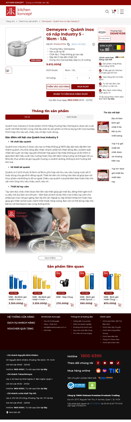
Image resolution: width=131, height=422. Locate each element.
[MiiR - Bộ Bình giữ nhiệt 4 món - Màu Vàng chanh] (41, 281)
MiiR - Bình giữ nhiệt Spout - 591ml (87, 299)
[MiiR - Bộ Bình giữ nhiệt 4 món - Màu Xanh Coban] (18, 281)
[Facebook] (98, 363)
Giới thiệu (47, 330)
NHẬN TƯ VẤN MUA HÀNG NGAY (70, 94)
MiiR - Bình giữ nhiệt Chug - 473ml (111, 299)
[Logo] (19, 11)
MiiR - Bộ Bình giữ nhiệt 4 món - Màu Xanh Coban (18, 299)
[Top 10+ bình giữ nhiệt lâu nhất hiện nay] (103, 175)
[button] (119, 289)
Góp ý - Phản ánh (50, 324)
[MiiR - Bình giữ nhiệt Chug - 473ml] (113, 281)
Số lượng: (51, 78)
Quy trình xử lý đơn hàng (82, 330)
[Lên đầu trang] (126, 417)
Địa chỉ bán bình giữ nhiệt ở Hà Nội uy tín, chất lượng (117, 127)
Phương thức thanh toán (82, 327)
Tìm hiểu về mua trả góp (82, 333)
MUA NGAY (83, 86)
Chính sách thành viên (111, 342)
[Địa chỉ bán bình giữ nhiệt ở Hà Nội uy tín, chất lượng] (103, 127)
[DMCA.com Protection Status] (93, 386)
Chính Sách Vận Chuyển (112, 327)
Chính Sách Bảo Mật (110, 336)
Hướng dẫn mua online (81, 321)
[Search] (107, 11)
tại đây (111, 99)
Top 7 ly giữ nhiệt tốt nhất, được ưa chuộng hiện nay (117, 152)
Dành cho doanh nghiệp (82, 324)
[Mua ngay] (25, 304)
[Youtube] (111, 363)
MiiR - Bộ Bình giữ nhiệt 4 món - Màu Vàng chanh (41, 299)
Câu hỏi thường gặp (51, 321)
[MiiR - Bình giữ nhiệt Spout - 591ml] (89, 281)
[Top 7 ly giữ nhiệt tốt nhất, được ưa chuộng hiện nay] (103, 152)
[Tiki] (114, 370)
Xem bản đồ (14, 412)
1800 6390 (73, 100)
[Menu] (121, 11)
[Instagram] (105, 363)
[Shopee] (98, 370)
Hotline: (15, 369)
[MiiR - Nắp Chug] (65, 281)
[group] (24, 46)
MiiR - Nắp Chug (64, 297)
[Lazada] (105, 370)
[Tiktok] (118, 363)
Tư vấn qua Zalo (36, 369)
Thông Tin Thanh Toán (111, 339)
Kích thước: (52, 70)
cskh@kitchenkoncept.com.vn (55, 327)
